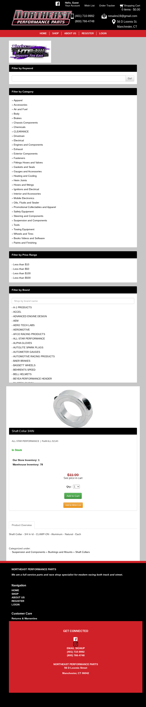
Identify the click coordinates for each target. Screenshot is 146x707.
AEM (16, 320)
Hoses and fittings (24, 184)
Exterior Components (26, 153)
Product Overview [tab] (22, 525)
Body (16, 113)
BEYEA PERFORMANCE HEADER (32, 378)
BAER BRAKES (21, 360)
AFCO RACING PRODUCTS (29, 334)
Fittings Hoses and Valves (28, 162)
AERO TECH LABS (24, 325)
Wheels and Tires (23, 233)
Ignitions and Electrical (26, 189)
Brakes (18, 118)
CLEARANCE (21, 131)
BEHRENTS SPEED (24, 369)
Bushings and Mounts (60, 552)
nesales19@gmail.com (122, 15)
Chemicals (19, 127)
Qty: (69, 486)
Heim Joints (20, 180)
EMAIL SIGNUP (76, 648)
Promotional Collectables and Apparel (35, 207)
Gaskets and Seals (24, 167)
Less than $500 (22, 277)
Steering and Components (28, 216)
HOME (15, 590)
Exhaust (18, 149)
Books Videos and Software (29, 238)
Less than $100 (22, 273)
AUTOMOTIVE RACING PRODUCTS (34, 356)
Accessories (20, 104)
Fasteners (19, 158)
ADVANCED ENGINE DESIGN (30, 316)
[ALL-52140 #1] (73, 408)
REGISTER (18, 601)
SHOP (15, 593)
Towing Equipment (24, 229)
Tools (17, 224)
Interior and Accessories (27, 193)
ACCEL (17, 311)
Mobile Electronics (24, 198)
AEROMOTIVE (21, 329)
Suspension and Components (30, 220)
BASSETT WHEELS (24, 365)
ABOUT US (18, 597)
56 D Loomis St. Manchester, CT (127, 24)
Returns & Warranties (24, 618)
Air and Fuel (20, 109)
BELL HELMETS (22, 374)
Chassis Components (26, 122)
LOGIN (16, 604)
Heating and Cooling (25, 175)
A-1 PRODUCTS (22, 307)
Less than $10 (21, 264)
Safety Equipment (24, 211)
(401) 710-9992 (84, 15)
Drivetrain (19, 136)
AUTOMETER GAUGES (26, 351)
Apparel (18, 100)
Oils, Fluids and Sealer (26, 202)
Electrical (19, 140)
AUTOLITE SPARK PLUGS (28, 347)
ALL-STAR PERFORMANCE (29, 338)
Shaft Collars (82, 552)
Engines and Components (28, 144)
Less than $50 (21, 268)
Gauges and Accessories (28, 171)
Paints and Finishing (25, 242)
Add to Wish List (73, 505)
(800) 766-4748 (84, 21)
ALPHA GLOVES (22, 343)
